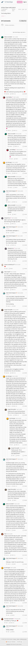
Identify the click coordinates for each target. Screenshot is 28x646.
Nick (5, 533)
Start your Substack (11, 641)
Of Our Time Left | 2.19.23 (8, 7)
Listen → (3, 16)
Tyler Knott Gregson (4, 10)
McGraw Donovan (8, 618)
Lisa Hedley (9, 97)
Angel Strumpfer (8, 309)
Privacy (14, 639)
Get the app (19, 641)
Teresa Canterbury (8, 264)
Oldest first (23, 21)
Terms (18, 639)
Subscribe (19, 2)
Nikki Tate (6, 271)
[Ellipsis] (26, 37)
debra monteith (8, 37)
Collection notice (23, 639)
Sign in (25, 2)
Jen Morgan (9, 162)
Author (8, 192)
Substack (8, 644)
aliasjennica (7, 218)
